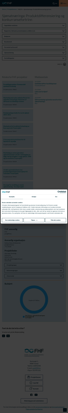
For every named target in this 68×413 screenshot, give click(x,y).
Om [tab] (56, 196)
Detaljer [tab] (34, 196)
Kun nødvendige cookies (12, 220)
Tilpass (33, 220)
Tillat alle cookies (56, 220)
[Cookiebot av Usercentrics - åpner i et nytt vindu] (59, 192)
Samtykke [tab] (12, 196)
